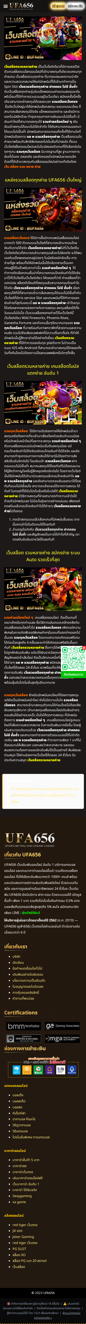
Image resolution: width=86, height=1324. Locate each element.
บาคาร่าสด (20, 1166)
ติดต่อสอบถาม (73, 674)
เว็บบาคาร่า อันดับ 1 (26, 1184)
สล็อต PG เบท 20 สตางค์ (30, 1260)
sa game (19, 1202)
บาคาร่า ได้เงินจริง (25, 1190)
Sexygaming (22, 1196)
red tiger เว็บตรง (25, 1225)
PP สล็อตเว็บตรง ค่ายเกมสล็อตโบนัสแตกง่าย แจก (45, 789)
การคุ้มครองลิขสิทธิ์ (26, 992)
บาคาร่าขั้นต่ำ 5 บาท (26, 1160)
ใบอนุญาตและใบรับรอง (28, 986)
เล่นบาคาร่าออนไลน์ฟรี (28, 1178)
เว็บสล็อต (19, 1266)
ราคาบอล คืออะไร (24, 1119)
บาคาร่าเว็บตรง (23, 1172)
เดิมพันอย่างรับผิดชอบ (28, 974)
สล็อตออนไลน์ (14, 1215)
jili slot (18, 1230)
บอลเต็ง (18, 1095)
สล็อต (15, 801)
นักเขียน (18, 962)
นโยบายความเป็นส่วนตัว (29, 980)
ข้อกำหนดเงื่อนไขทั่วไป (27, 968)
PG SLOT (19, 1248)
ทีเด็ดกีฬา (19, 1113)
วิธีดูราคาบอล (22, 1125)
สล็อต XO (19, 1255)
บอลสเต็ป (19, 1101)
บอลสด (17, 1107)
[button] (5, 6)
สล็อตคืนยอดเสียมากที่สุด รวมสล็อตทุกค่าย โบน (43, 795)
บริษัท (16, 956)
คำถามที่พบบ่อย (23, 998)
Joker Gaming (23, 1236)
